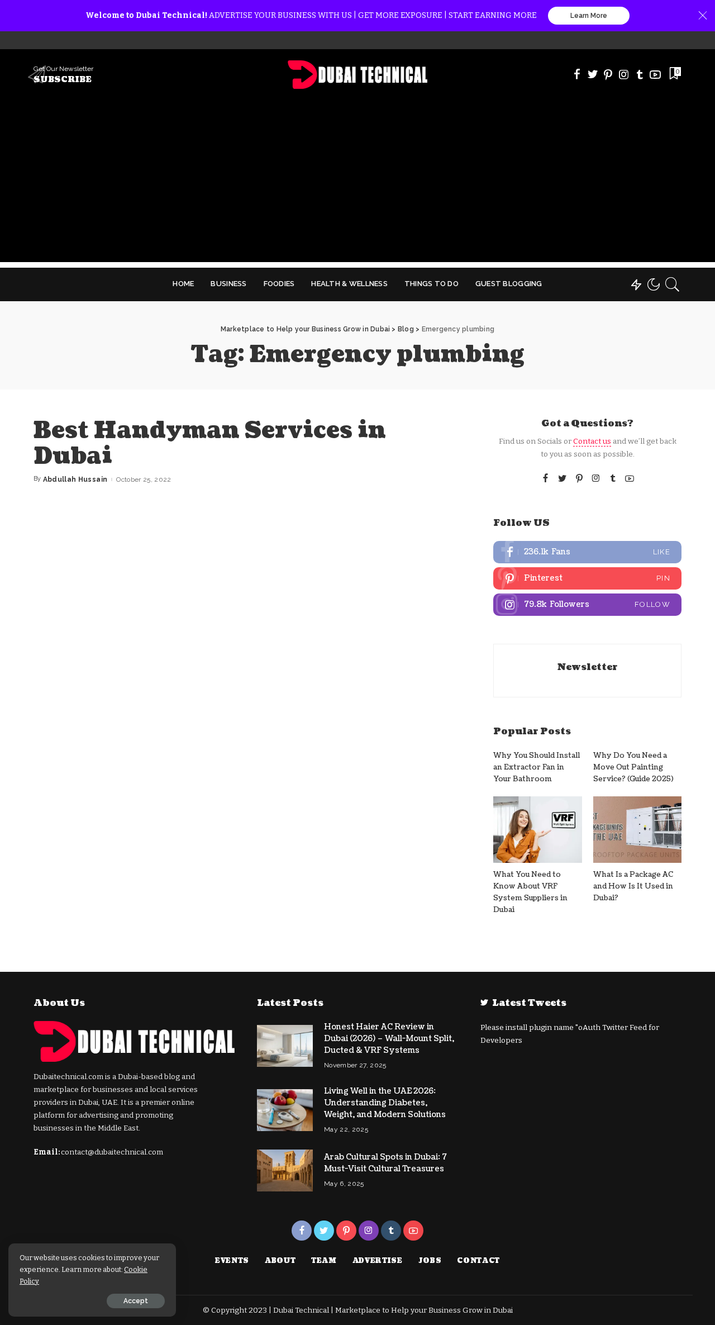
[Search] (672, 284)
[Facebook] (577, 74)
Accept (135, 1301)
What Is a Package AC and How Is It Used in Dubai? (633, 887)
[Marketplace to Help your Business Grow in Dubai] (358, 74)
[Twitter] (592, 74)
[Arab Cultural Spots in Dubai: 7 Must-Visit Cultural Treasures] (285, 1170)
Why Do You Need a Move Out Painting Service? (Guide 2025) (633, 768)
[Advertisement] (357, 184)
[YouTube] (655, 74)
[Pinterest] (608, 74)
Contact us (592, 441)
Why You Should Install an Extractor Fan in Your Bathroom (536, 768)
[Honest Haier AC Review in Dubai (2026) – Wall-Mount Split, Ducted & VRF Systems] (285, 1046)
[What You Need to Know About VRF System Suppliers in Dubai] (537, 829)
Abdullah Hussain (75, 479)
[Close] (702, 15)
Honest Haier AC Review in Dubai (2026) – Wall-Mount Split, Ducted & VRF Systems (389, 1039)
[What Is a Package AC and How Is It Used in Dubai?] (637, 829)
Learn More (588, 16)
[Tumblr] (639, 74)
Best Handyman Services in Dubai (210, 443)
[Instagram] (624, 74)
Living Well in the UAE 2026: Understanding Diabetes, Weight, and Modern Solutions (385, 1103)
